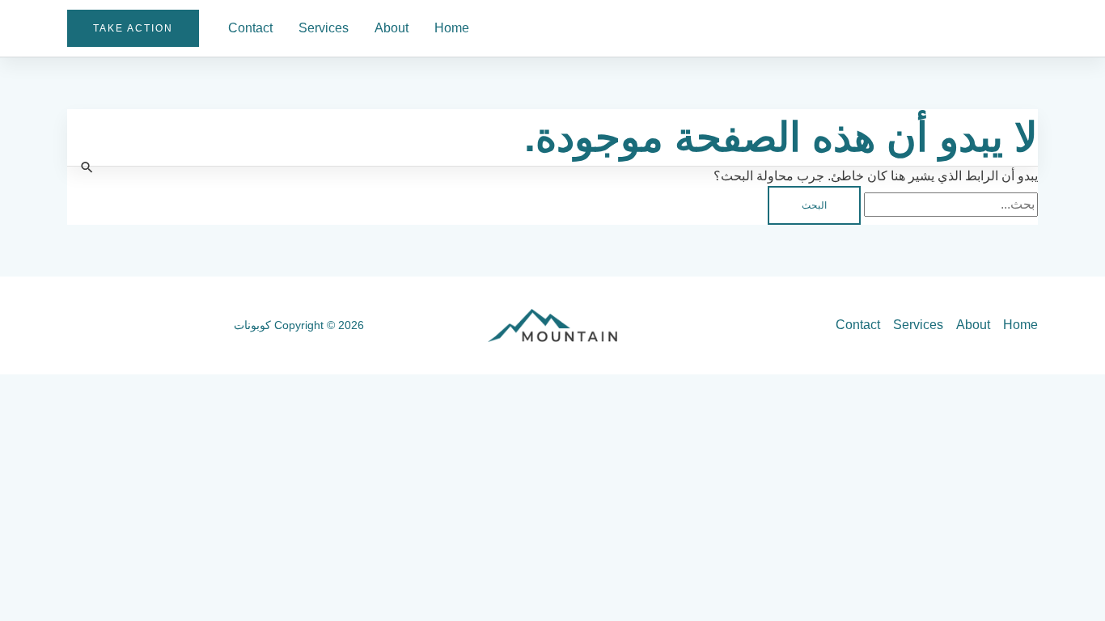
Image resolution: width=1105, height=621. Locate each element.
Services (323, 28)
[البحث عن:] (949, 204)
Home (451, 28)
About (392, 28)
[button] (133, 28)
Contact (250, 28)
